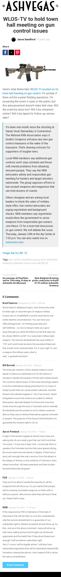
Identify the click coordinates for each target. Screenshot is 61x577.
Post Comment (15, 565)
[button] (5, 52)
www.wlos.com (14, 242)
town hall (35, 263)
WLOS (45, 263)
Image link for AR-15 (15, 253)
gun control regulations (21, 259)
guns (37, 259)
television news (21, 263)
